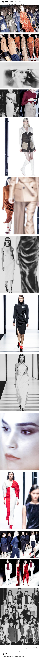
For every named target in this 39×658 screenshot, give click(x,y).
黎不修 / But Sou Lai (11, 2)
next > (35, 648)
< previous (28, 648)
